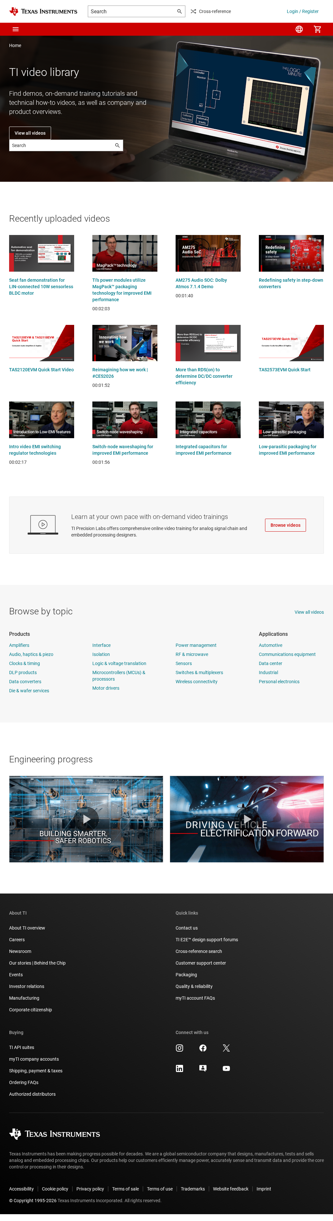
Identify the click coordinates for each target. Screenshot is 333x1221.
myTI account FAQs (195, 998)
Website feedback (230, 1188)
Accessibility (21, 1188)
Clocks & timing (24, 663)
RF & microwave (192, 654)
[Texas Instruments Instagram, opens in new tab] (179, 1050)
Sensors (184, 663)
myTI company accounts (34, 1059)
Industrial (268, 672)
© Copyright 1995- (33, 1200)
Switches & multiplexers (199, 672)
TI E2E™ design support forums (207, 939)
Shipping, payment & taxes (35, 1070)
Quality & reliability (194, 986)
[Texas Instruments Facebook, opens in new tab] (203, 1050)
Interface (101, 645)
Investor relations (26, 986)
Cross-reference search (199, 951)
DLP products (23, 672)
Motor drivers (105, 688)
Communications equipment (287, 654)
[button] (16, 29)
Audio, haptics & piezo (31, 654)
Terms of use (160, 1188)
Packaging (186, 974)
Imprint (264, 1188)
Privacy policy (90, 1188)
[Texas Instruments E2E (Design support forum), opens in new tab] (203, 1070)
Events (16, 974)
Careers (17, 939)
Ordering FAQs (23, 1082)
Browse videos (285, 525)
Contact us (187, 928)
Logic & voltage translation (119, 663)
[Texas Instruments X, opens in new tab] (226, 1050)
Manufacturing (24, 998)
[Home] (43, 11)
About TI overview (27, 928)
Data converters (25, 681)
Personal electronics (279, 681)
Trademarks (193, 1188)
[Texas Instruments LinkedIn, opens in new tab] (179, 1070)
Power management (196, 645)
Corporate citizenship (30, 1009)
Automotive (270, 645)
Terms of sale (125, 1188)
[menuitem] (299, 29)
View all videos (30, 133)
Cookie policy (55, 1188)
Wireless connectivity (197, 681)
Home (15, 45)
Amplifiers (19, 645)
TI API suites (21, 1047)
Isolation (101, 654)
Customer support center (201, 963)
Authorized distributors (32, 1094)
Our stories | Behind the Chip (37, 963)
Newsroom (20, 951)
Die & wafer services (29, 690)
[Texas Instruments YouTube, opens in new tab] (226, 1070)
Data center (270, 663)
